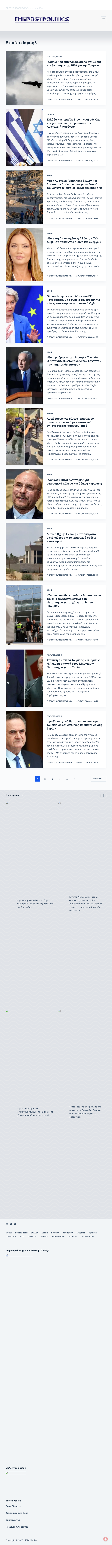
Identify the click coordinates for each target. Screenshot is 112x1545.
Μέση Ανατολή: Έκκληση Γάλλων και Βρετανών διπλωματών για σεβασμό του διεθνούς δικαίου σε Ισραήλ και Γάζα (74, 184)
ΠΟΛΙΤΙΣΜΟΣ (73, 1237)
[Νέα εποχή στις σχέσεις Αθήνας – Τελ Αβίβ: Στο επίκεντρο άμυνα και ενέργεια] (24, 254)
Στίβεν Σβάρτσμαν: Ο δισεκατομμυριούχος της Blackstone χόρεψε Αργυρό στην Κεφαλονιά (35, 1112)
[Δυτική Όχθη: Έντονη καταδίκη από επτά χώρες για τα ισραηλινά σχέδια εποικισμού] (24, 552)
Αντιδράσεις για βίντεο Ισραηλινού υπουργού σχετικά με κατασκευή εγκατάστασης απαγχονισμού (70, 422)
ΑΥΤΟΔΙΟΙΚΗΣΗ (58, 1237)
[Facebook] (7, 1224)
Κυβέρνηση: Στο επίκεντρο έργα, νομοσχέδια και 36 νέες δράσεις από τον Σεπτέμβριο (35, 903)
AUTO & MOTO (88, 1237)
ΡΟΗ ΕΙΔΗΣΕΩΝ (21, 1233)
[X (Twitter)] (11, 1224)
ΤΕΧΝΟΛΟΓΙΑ (11, 1237)
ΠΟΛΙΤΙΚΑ (55, 1233)
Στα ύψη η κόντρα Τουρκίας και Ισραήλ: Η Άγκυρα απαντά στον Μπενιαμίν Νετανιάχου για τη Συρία (73, 663)
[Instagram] (15, 1224)
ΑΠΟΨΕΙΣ (44, 1237)
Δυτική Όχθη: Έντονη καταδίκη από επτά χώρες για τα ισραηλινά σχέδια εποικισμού (71, 537)
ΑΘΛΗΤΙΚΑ (93, 1233)
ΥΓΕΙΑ (22, 1237)
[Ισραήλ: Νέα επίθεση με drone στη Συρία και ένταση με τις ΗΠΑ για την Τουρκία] (24, 78)
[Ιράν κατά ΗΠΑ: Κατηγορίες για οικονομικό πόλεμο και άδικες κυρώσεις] (24, 494)
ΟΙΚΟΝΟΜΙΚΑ (68, 1233)
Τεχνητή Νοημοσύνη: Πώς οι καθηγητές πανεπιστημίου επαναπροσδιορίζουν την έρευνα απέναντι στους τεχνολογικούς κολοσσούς (85, 904)
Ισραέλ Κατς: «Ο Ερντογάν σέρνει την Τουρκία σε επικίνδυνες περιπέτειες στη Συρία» (74, 725)
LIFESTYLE (81, 1233)
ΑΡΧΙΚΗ (9, 1233)
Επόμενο (97, 779)
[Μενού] (103, 19)
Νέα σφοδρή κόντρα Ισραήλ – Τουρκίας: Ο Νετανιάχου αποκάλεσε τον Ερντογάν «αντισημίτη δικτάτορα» (74, 361)
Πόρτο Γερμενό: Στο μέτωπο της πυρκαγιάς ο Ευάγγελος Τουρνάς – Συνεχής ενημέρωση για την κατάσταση (86, 1111)
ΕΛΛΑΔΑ (50, 114)
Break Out (32, 1237)
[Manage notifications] (105, 1539)
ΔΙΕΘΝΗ (59, 57)
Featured (51, 57)
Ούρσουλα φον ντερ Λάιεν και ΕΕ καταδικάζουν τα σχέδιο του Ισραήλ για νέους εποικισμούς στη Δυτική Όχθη (73, 300)
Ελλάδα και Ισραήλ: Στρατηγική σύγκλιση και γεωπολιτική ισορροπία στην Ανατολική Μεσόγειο (74, 123)
